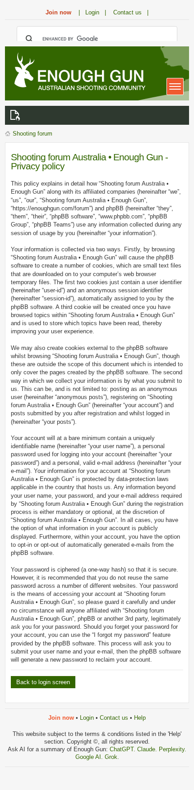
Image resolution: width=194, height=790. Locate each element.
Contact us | (130, 12)
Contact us (114, 717)
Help (140, 717)
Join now (58, 12)
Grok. (112, 757)
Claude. (148, 749)
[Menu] (175, 86)
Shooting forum (32, 133)
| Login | (92, 12)
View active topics (16, 115)
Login (87, 717)
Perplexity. (172, 749)
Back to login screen (43, 682)
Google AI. (90, 757)
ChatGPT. (123, 749)
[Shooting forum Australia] (78, 72)
